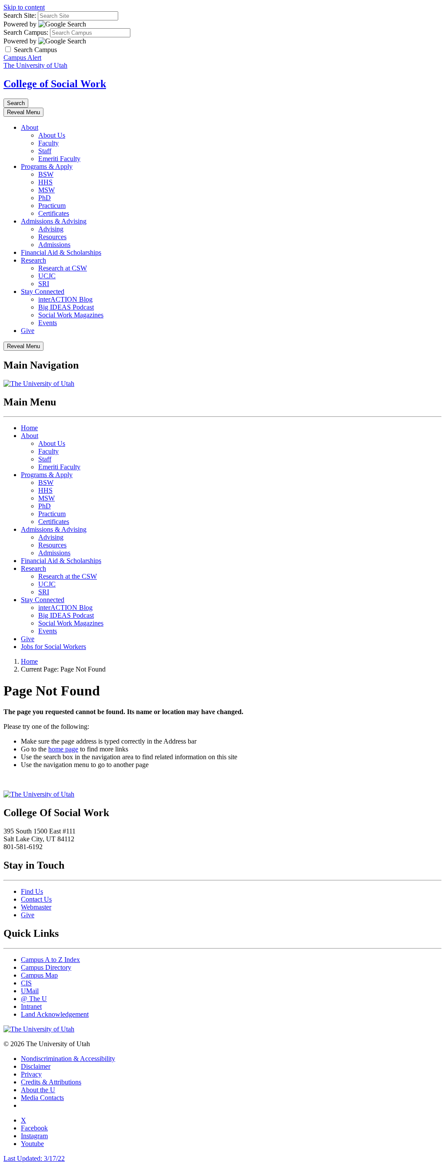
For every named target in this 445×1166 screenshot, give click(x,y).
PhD (44, 197)
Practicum (52, 205)
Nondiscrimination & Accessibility (68, 1058)
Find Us (32, 891)
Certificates (53, 213)
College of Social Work (54, 83)
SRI (43, 283)
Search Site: (19, 15)
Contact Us (36, 899)
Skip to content (24, 7)
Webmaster (36, 907)
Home (29, 427)
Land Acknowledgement (55, 1014)
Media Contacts (42, 1097)
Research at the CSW (67, 576)
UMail (30, 991)
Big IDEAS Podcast (66, 307)
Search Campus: (25, 32)
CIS (26, 983)
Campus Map (39, 975)
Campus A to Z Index (50, 959)
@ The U (34, 998)
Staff (44, 151)
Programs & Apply (47, 166)
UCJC (47, 276)
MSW (46, 190)
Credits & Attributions (51, 1082)
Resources (52, 236)
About (29, 127)
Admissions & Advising (53, 221)
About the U (38, 1090)
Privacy (31, 1074)
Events (47, 322)
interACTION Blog (65, 299)
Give (27, 330)
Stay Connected (42, 291)
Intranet (31, 1006)
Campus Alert (22, 57)
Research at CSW (62, 268)
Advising (50, 229)
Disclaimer (35, 1066)
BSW (45, 174)
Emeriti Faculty (59, 158)
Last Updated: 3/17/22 (34, 1158)
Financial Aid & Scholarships (61, 252)
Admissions (54, 244)
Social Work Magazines (70, 315)
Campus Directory (46, 967)
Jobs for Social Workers (53, 646)
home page (63, 749)
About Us (51, 135)
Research (33, 260)
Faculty (48, 143)
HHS (45, 182)
